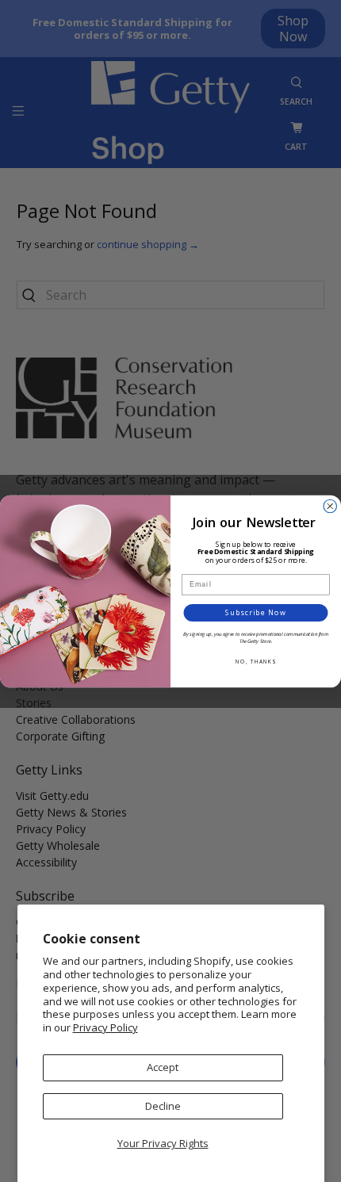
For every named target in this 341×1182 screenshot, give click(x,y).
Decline (163, 1106)
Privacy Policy (105, 1027)
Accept (162, 1067)
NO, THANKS (255, 660)
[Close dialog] (330, 506)
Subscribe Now (255, 612)
